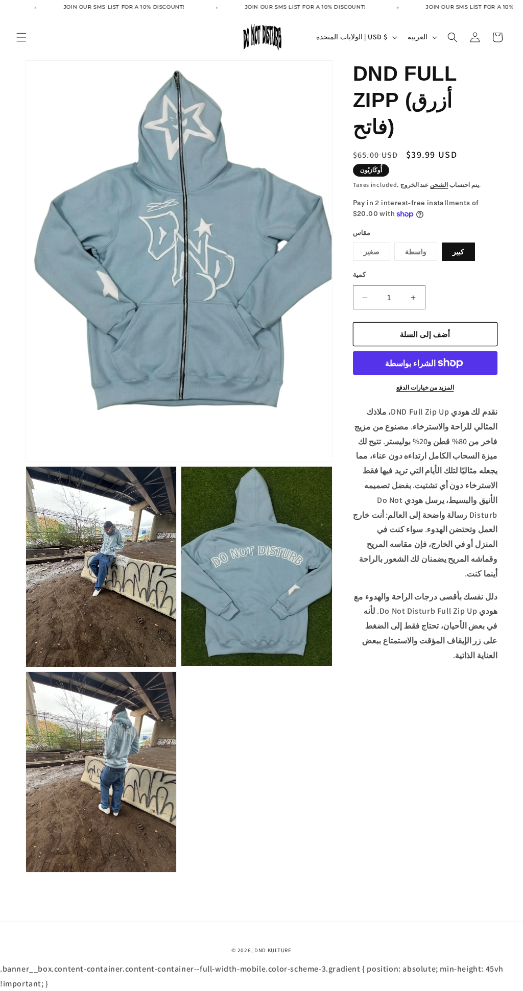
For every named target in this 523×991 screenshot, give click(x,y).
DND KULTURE (273, 950)
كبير (458, 251)
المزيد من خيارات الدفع (425, 387)
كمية (359, 274)
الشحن (439, 184)
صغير (377, 254)
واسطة (421, 254)
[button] (21, 37)
